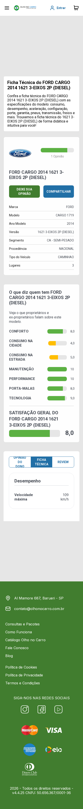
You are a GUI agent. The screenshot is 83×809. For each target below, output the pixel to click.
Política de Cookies (21, 667)
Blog (9, 656)
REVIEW (63, 462)
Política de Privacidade (24, 675)
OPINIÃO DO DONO (20, 462)
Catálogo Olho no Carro (25, 640)
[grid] (41, 494)
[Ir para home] (25, 7)
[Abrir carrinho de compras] (76, 8)
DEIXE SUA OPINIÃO (24, 191)
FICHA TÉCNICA (41, 462)
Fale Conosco (17, 648)
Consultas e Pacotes (22, 624)
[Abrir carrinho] (6, 8)
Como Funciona (18, 632)
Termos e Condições (22, 683)
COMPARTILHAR (58, 191)
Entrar (61, 8)
